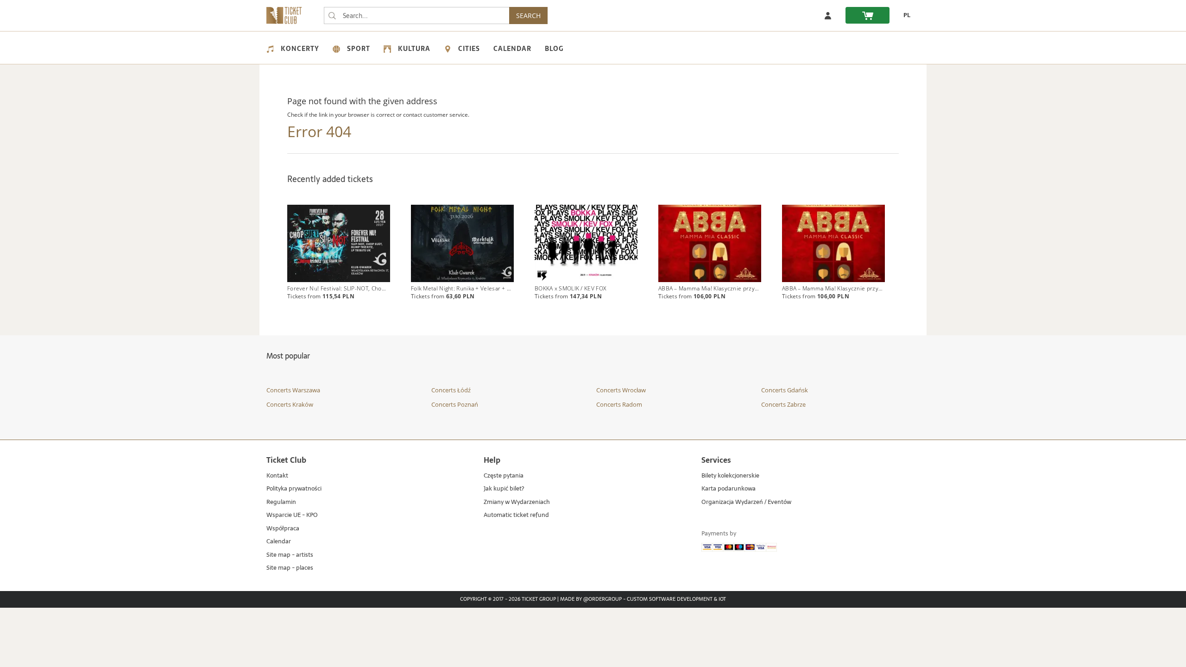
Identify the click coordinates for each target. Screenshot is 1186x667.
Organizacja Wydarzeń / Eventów (746, 502)
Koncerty (300, 49)
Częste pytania (504, 476)
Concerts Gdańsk (784, 390)
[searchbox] (416, 15)
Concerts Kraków (289, 404)
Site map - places (289, 568)
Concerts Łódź (451, 390)
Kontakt (277, 476)
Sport (358, 49)
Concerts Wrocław (621, 390)
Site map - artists (289, 555)
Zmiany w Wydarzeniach (517, 502)
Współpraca (282, 528)
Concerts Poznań (454, 404)
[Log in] (828, 15)
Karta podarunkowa (728, 489)
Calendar (512, 49)
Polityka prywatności (294, 489)
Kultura (414, 49)
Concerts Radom (619, 404)
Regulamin (281, 502)
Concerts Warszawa (293, 390)
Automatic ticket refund (516, 515)
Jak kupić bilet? (504, 489)
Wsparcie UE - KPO (292, 515)
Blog (554, 49)
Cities (469, 49)
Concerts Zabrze (783, 404)
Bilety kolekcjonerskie (730, 476)
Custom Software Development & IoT (676, 599)
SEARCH (528, 15)
